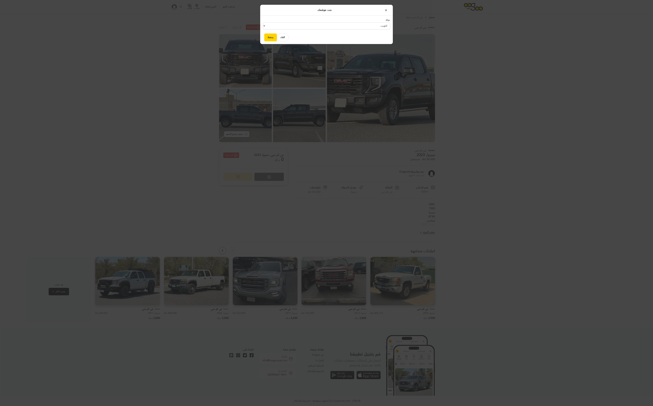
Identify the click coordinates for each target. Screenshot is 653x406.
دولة (388, 20)
